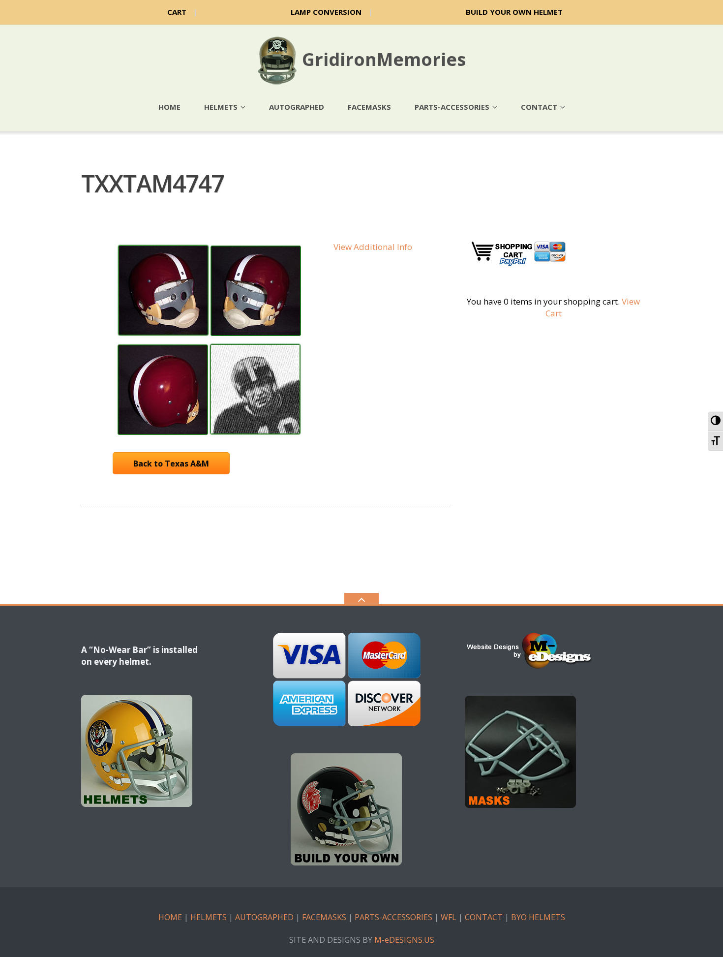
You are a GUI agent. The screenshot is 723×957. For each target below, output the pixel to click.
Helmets (221, 107)
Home (169, 107)
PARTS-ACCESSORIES (393, 917)
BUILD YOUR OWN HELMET (514, 12)
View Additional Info (372, 246)
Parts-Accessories (452, 107)
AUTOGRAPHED (264, 917)
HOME (170, 917)
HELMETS (208, 917)
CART (176, 12)
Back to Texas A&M (171, 463)
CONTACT (484, 917)
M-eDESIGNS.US (404, 939)
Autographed (296, 107)
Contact (539, 107)
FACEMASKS (324, 917)
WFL (448, 917)
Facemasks (369, 107)
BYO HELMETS (538, 917)
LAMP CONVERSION (326, 12)
